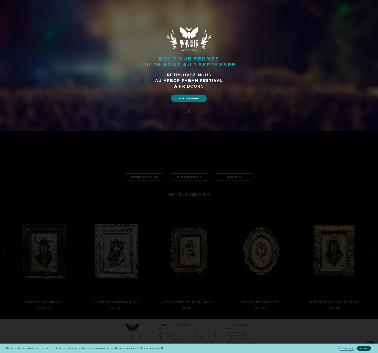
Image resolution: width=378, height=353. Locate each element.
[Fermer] (374, 348)
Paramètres (347, 348)
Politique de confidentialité (151, 348)
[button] (189, 111)
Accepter (363, 348)
